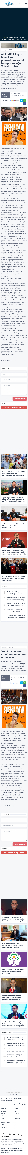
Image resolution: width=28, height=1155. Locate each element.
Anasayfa (4, 50)
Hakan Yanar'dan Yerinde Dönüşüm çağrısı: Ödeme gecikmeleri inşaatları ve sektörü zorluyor (14, 39)
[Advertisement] (14, 22)
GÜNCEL (11, 647)
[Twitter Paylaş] (21, 100)
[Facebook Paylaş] (24, 103)
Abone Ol (5, 100)
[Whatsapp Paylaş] (24, 100)
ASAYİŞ (11, 1092)
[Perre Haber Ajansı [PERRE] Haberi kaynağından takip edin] (9, 3)
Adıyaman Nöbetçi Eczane (14, 407)
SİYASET (11, 50)
